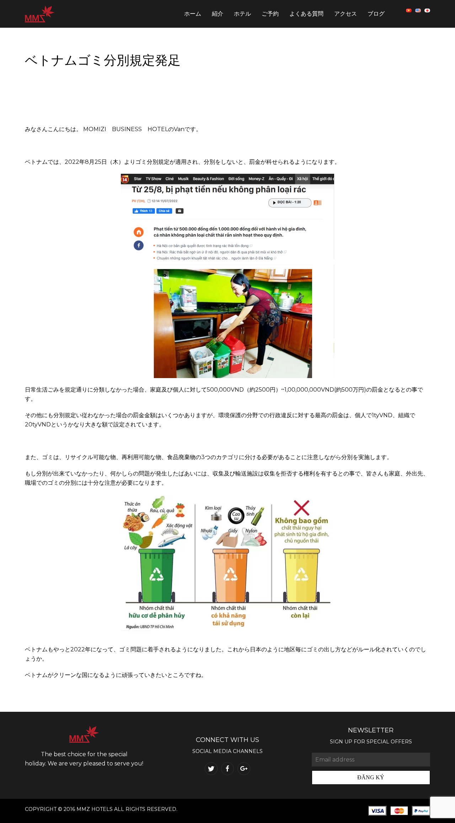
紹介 (217, 13)
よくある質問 (306, 13)
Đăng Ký (370, 777)
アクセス (345, 13)
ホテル (242, 13)
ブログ (376, 13)
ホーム (192, 13)
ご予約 (270, 13)
